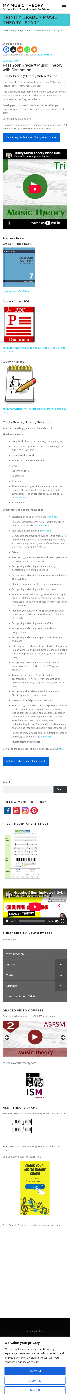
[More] (34, 49)
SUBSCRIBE (9, 939)
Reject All (35, 1390)
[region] (35, 1367)
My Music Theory (23, 5)
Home (5, 30)
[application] (35, 907)
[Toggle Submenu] (61, 964)
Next (63, 1037)
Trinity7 (16, 60)
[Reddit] (20, 49)
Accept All (35, 1371)
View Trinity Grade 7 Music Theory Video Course (31, 137)
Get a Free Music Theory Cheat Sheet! (25, 761)
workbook (21, 497)
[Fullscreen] (62, 921)
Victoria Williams (45, 54)
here (61, 748)
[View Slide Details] (35, 1039)
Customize (35, 1380)
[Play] (7, 921)
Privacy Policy (35, 1331)
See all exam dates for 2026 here (22, 1156)
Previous (7, 1037)
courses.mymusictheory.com (19, 1063)
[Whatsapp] (27, 49)
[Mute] (57, 921)
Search (7, 782)
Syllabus (7, 60)
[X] (13, 49)
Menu (64, 6)
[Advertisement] (35, 1269)
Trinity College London (20, 30)
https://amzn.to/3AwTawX (16, 291)
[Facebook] (6, 49)
